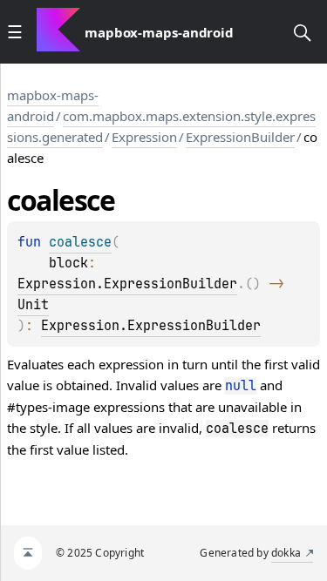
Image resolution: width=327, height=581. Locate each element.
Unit (33, 305)
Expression (144, 136)
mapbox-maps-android (53, 105)
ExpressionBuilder (240, 136)
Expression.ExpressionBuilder (127, 284)
